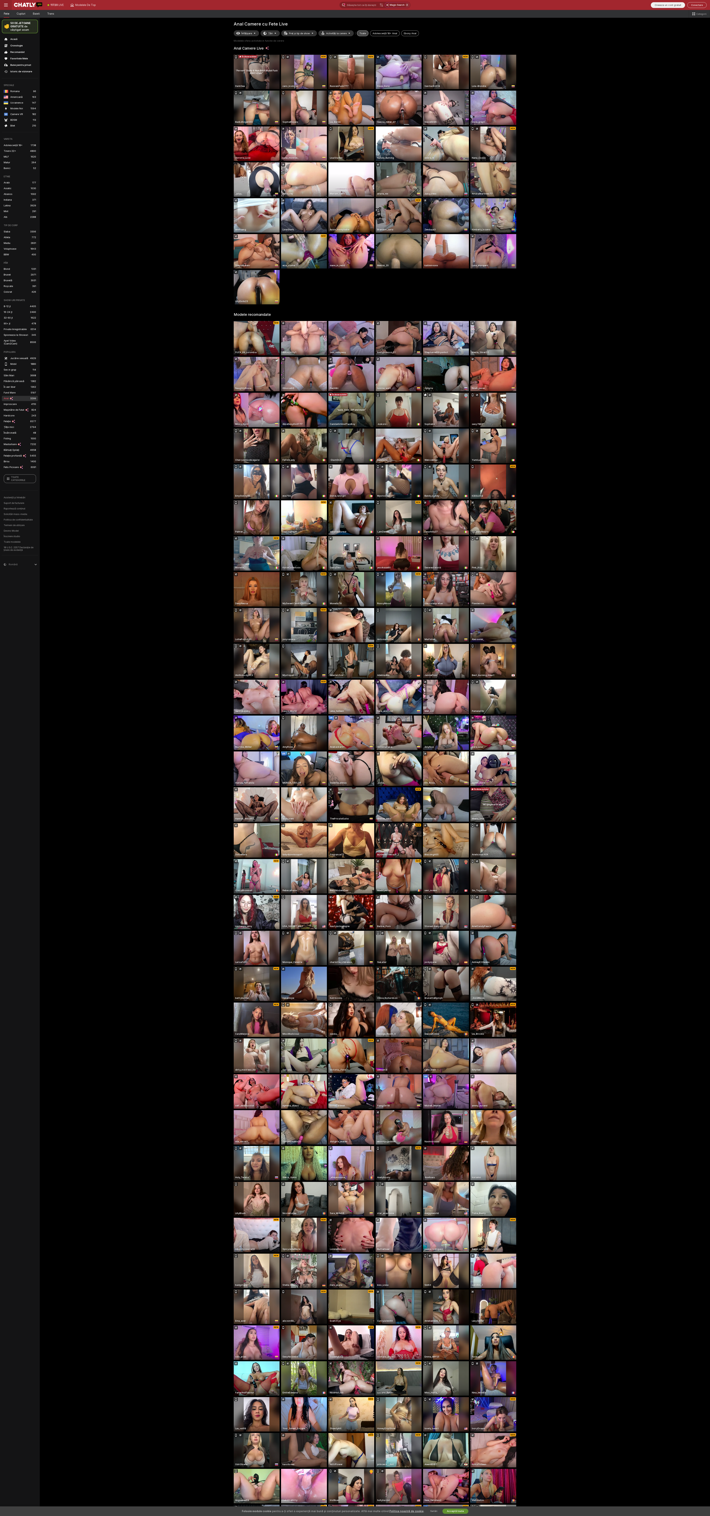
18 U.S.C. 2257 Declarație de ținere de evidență (18, 548)
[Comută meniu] (6, 5)
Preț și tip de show (299, 33)
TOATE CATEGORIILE (18, 478)
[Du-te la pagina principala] (28, 5)
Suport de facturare (14, 503)
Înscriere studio (12, 536)
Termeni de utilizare (14, 525)
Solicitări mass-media (15, 514)
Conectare (697, 5)
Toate (362, 33)
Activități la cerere (336, 33)
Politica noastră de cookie (406, 1511)
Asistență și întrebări (14, 497)
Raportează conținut (14, 508)
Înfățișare (246, 33)
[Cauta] (381, 5)
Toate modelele (12, 542)
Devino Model (11, 531)
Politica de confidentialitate (18, 519)
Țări (270, 33)
